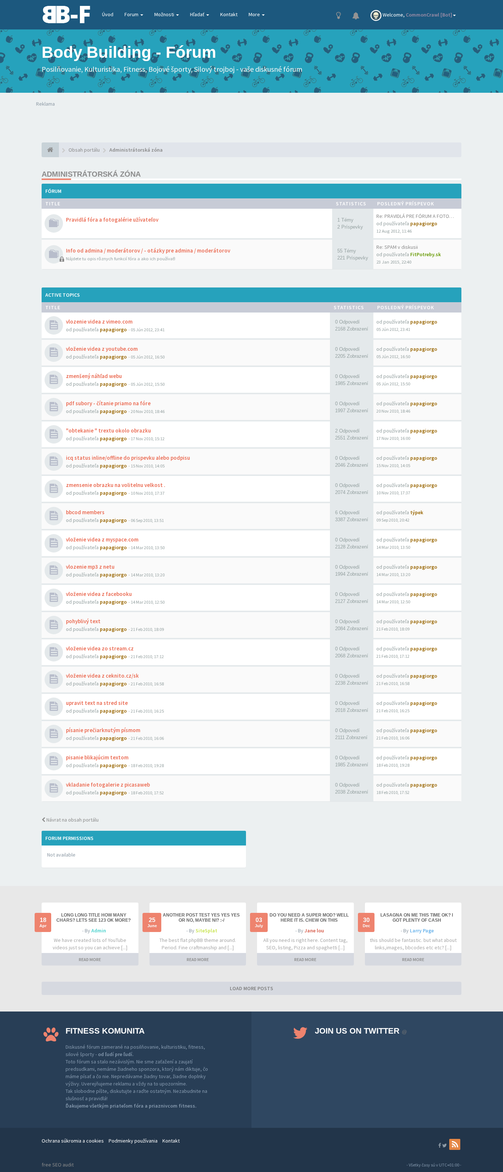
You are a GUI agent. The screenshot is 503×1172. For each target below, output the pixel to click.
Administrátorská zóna (91, 174)
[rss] (454, 1144)
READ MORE (90, 959)
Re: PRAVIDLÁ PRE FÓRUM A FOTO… (415, 216)
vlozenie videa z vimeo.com (99, 321)
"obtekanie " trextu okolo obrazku (108, 430)
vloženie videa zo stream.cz (100, 648)
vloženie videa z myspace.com (102, 539)
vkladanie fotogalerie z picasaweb (108, 784)
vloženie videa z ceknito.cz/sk (102, 675)
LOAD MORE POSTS (251, 988)
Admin (98, 930)
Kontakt (229, 14)
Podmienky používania (133, 1140)
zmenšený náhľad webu (94, 376)
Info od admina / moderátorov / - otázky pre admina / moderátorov (148, 250)
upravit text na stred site (97, 702)
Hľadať (197, 14)
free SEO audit (58, 1164)
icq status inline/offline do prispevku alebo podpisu (128, 457)
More (255, 14)
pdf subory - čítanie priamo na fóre (108, 403)
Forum (132, 14)
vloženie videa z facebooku (99, 593)
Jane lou (314, 930)
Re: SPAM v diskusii (397, 247)
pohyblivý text (83, 621)
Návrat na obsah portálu (72, 819)
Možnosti (164, 14)
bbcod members (85, 512)
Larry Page (422, 930)
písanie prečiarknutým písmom (103, 730)
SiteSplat (206, 930)
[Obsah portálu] (50, 149)
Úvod (107, 14)
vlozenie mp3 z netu (90, 566)
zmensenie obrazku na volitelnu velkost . (115, 484)
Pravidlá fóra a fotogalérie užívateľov (112, 219)
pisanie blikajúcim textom (97, 757)
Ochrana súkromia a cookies (73, 1140)
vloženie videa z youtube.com (102, 348)
